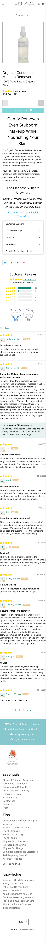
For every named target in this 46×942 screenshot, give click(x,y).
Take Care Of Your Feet (15, 887)
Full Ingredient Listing (14, 844)
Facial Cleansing (11, 831)
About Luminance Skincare (17, 904)
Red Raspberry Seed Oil (15, 855)
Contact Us (9, 801)
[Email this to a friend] (24, 262)
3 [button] (23, 710)
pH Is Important (11, 907)
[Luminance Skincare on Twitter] (4, 864)
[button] (8, 91)
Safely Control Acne (13, 883)
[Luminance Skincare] (23, 4)
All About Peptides (12, 858)
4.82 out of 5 (29, 279)
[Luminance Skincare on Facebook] (7, 864)
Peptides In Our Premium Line (18, 900)
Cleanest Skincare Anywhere (18, 780)
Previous (20, 15)
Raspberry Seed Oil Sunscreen (19, 880)
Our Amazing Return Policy (17, 787)
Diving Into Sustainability (16, 790)
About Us (8, 804)
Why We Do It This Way (15, 841)
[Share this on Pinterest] (17, 262)
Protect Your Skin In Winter (17, 827)
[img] (6, 335)
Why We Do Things (13, 848)
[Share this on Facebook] (11, 262)
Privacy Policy (10, 797)
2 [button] (19, 710)
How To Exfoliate (12, 890)
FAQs (5, 808)
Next (28, 15)
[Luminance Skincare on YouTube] (10, 864)
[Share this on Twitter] (4, 262)
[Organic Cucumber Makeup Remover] (23, 42)
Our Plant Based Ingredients (18, 897)
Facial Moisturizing (13, 834)
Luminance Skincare (26, 930)
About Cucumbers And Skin (17, 894)
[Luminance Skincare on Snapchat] (19, 864)
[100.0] (15, 313)
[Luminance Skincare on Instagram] (16, 864)
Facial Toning (10, 838)
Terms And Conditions (15, 783)
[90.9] (28, 313)
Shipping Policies (12, 794)
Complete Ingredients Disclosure (20, 851)
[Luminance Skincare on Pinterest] (13, 864)
